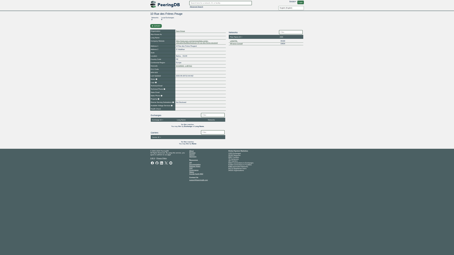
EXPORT (156, 26)
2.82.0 (152, 158)
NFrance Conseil (236, 44)
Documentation (195, 164)
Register (292, 1)
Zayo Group (180, 31)
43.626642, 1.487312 (184, 66)
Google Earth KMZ (196, 174)
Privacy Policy (162, 158)
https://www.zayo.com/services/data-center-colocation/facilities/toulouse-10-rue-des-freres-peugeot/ (197, 42)
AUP (169, 155)
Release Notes (194, 166)
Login (301, 2)
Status (191, 172)
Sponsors (192, 156)
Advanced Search (196, 7)
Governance (194, 170)
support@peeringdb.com (198, 180)
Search (192, 155)
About (191, 151)
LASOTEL (234, 41)
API (190, 163)
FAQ (191, 168)
